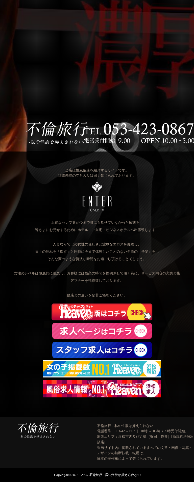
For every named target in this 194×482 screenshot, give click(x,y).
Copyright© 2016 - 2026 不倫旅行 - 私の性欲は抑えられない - (98, 475)
